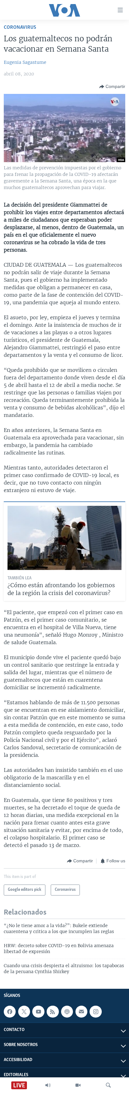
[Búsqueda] (108, 1085)
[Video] (78, 1085)
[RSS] (53, 1012)
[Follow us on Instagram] (95, 1012)
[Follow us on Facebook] (10, 1012)
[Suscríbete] (81, 1012)
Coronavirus (20, 27)
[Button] (112, 86)
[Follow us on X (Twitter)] (24, 1012)
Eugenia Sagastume (25, 62)
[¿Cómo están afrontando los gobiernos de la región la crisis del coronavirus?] (64, 538)
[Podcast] (67, 1012)
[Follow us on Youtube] (38, 1012)
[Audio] (48, 1085)
